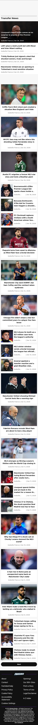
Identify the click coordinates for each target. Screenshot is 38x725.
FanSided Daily (7, 686)
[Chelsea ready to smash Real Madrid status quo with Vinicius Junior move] (19, 654)
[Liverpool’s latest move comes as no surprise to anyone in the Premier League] (19, 32)
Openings (27, 679)
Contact (5, 682)
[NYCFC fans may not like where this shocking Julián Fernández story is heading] (19, 133)
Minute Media (14, 708)
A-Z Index (27, 698)
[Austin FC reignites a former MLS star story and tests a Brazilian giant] (19, 167)
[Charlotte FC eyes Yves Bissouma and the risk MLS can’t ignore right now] (19, 639)
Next (19, 664)
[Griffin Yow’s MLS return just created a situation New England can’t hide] (19, 99)
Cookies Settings (8, 703)
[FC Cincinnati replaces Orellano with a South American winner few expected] (19, 219)
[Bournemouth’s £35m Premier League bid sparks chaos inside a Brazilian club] (19, 190)
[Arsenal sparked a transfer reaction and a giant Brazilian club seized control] (19, 365)
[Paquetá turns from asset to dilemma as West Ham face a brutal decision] (19, 243)
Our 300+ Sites (29, 682)
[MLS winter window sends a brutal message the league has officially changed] (19, 350)
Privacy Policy (7, 690)
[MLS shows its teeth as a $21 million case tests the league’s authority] (19, 336)
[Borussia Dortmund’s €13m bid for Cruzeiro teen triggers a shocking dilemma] (19, 205)
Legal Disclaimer (29, 693)
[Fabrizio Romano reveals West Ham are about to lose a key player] (19, 421)
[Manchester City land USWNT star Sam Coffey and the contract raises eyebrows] (19, 276)
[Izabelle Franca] (7, 41)
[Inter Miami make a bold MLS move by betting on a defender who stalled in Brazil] (19, 600)
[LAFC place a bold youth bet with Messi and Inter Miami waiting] (19, 48)
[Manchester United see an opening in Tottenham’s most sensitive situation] (19, 69)
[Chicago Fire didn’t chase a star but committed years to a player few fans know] (19, 311)
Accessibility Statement (7, 698)
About (4, 679)
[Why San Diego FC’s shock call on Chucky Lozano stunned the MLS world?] (19, 530)
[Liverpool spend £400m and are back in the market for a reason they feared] (19, 491)
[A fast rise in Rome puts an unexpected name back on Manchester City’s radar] (19, 565)
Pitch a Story (28, 686)
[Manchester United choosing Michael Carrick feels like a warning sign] (19, 388)
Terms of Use (28, 690)
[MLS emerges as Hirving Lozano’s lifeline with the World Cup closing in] (19, 453)
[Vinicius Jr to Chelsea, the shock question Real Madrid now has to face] (19, 506)
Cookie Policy (7, 693)
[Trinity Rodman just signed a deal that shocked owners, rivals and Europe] (19, 59)
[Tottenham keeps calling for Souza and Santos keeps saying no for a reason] (19, 625)
